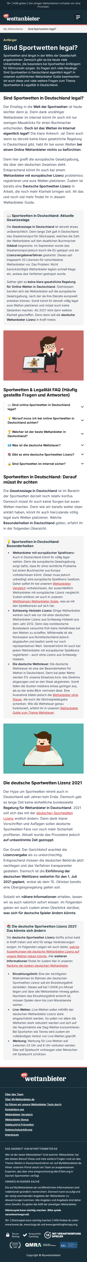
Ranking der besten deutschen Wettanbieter (37, 965)
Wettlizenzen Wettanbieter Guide (35, 601)
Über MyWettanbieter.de (19, 1099)
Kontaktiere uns (14, 1109)
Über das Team (14, 1094)
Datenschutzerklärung (18, 1129)
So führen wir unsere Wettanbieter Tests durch (33, 1104)
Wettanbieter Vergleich (19, 1114)
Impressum (12, 1134)
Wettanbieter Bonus (17, 1119)
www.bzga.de (32, 1224)
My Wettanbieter (13, 28)
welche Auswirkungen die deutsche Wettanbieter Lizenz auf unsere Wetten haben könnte (43, 951)
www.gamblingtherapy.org (61, 1224)
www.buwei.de (14, 1224)
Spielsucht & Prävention (19, 1124)
